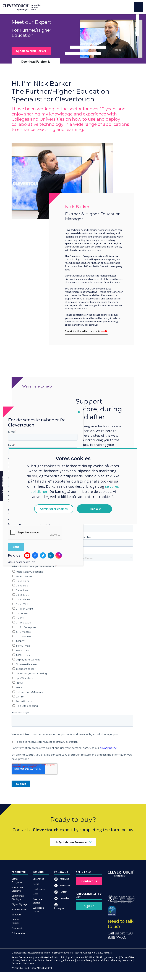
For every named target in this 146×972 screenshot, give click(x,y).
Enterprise (38, 878)
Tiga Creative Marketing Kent (37, 968)
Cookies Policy (36, 960)
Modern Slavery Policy (88, 960)
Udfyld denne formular (71, 842)
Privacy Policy (20, 960)
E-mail (11, 431)
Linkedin (64, 898)
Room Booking (19, 909)
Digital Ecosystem (17, 880)
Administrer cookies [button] (54, 509)
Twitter (63, 891)
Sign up (89, 906)
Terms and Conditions (23, 963)
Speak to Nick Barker (31, 51)
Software (17, 914)
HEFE (35, 894)
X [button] (79, 411)
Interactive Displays (17, 889)
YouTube (64, 878)
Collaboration (19, 933)
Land (11, 445)
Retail (36, 884)
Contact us (89, 881)
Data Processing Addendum (60, 960)
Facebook (64, 885)
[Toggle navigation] (138, 7)
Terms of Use (127, 957)
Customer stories (38, 901)
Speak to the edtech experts (82, 331)
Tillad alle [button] (94, 509)
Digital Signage (19, 904)
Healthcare (39, 889)
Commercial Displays (18, 897)
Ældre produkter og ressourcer (117, 960)
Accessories (18, 928)
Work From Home (39, 909)
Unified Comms (16, 921)
